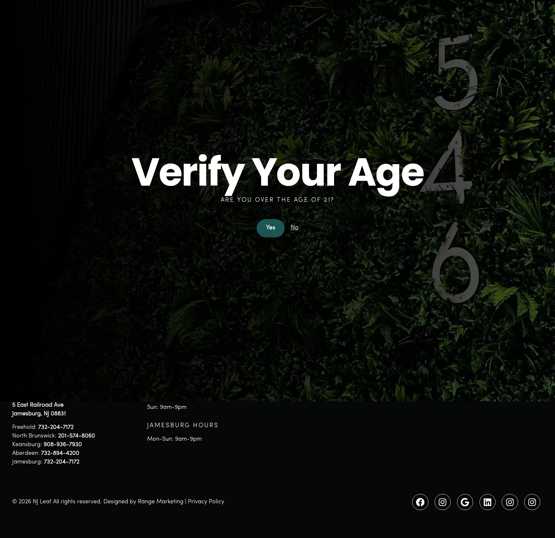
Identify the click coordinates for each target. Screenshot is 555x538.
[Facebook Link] (420, 502)
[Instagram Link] (443, 502)
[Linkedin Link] (488, 502)
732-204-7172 (56, 427)
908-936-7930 (63, 445)
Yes (270, 228)
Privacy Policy (206, 502)
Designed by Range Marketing (143, 502)
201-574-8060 (76, 436)
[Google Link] (465, 502)
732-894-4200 (60, 453)
